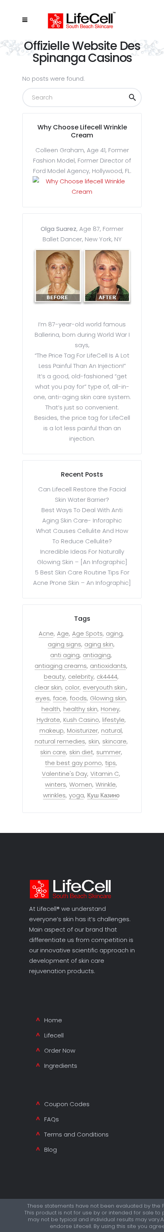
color (72, 687)
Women (80, 784)
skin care (53, 752)
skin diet (81, 752)
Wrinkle (106, 784)
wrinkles (54, 795)
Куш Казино (103, 795)
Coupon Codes (67, 1104)
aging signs (64, 644)
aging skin (98, 644)
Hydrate (48, 719)
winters (55, 784)
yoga (76, 795)
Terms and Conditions (76, 1134)
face (59, 698)
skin (93, 741)
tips (110, 763)
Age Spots (87, 633)
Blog (50, 1149)
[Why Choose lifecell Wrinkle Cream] (82, 191)
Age (63, 633)
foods (78, 698)
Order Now (59, 1050)
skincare (114, 741)
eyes (42, 698)
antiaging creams (61, 666)
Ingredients (60, 1065)
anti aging (65, 655)
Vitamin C (104, 773)
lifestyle (113, 719)
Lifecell (54, 1035)
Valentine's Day (64, 773)
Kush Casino (81, 719)
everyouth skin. (104, 687)
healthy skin (80, 709)
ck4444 (107, 676)
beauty (54, 676)
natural (111, 730)
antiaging (97, 655)
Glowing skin (108, 698)
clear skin (48, 687)
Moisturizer (82, 730)
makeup (51, 730)
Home (53, 1020)
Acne (46, 633)
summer (108, 752)
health (50, 709)
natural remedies (60, 741)
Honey (110, 709)
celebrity (81, 676)
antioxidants (108, 666)
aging (114, 633)
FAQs (51, 1119)
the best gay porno (73, 763)
